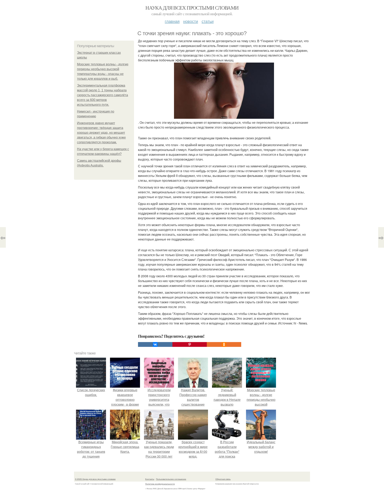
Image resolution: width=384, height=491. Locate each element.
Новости (190, 21)
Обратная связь (223, 479)
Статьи (208, 21)
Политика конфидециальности (160, 483)
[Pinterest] (189, 344)
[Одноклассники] (224, 344)
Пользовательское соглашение (171, 479)
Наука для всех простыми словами (191, 7)
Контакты (149, 479)
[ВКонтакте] (155, 344)
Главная (172, 21)
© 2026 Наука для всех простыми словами (95, 479)
